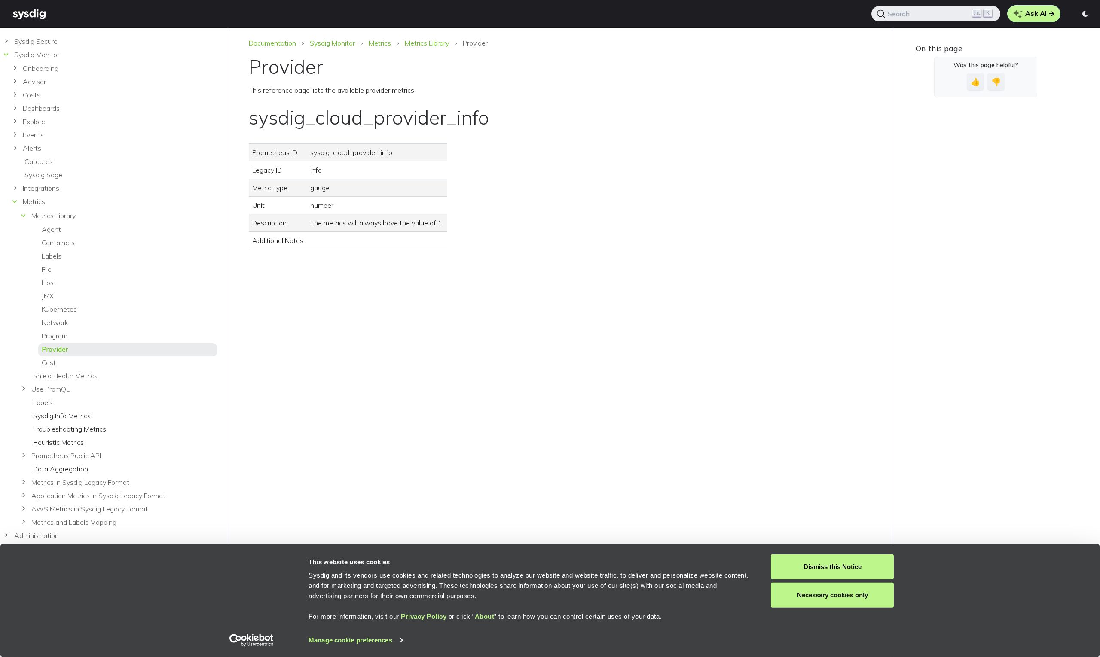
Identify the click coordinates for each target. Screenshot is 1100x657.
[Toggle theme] (1085, 14)
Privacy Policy (423, 616)
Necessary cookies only (832, 594)
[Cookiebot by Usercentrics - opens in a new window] (251, 640)
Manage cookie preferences (350, 640)
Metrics (380, 43)
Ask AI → (1039, 13)
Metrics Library (427, 43)
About (485, 616)
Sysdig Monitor (332, 43)
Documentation (272, 43)
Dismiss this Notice (833, 566)
